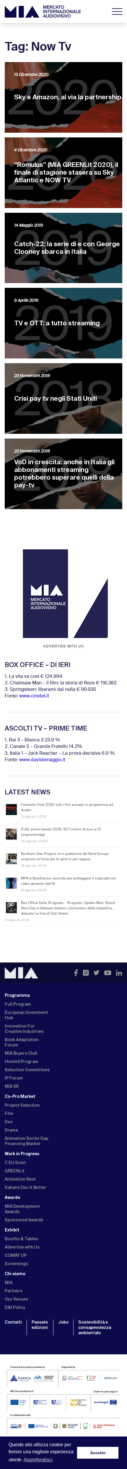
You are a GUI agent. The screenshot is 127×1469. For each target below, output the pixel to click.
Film (9, 1113)
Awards (12, 1197)
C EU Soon (15, 1162)
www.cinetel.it (34, 696)
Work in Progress (22, 1153)
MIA (8, 1282)
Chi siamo (15, 1273)
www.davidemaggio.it (42, 760)
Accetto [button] (98, 1452)
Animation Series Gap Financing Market (26, 1141)
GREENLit (15, 1170)
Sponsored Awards (24, 1220)
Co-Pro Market (20, 1096)
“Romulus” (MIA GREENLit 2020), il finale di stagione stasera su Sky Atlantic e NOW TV (66, 172)
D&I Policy (15, 1307)
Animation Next (20, 1179)
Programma (17, 995)
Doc (9, 1121)
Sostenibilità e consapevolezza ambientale (94, 1327)
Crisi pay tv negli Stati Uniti (55, 398)
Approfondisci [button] (38, 1459)
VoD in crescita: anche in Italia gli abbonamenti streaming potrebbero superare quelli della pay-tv (64, 473)
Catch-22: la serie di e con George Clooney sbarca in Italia (67, 248)
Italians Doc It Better (25, 1187)
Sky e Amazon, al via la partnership (67, 97)
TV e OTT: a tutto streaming (57, 323)
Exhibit (12, 1230)
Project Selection (22, 1105)
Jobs (63, 1322)
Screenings (16, 1263)
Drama (11, 1130)
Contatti (13, 1322)
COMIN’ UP (16, 1255)
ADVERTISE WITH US (63, 646)
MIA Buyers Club (21, 1053)
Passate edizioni (40, 1324)
